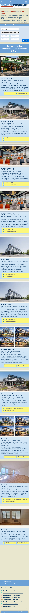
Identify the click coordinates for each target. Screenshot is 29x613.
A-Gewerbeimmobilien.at (19, 612)
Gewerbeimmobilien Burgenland (11, 595)
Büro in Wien (5, 259)
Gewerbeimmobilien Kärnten (11, 599)
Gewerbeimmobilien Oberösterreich (12, 602)
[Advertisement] (14, 563)
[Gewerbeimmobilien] (14, 7)
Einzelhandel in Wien (7, 79)
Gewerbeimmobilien (6, 2)
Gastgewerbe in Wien (7, 349)
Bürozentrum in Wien (7, 121)
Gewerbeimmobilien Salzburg (11, 604)
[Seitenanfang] (27, 608)
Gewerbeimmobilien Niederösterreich (13, 593)
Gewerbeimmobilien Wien (9, 584)
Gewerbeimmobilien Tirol (10, 606)
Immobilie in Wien (6, 304)
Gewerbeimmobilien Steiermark (11, 597)
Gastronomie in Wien (7, 168)
